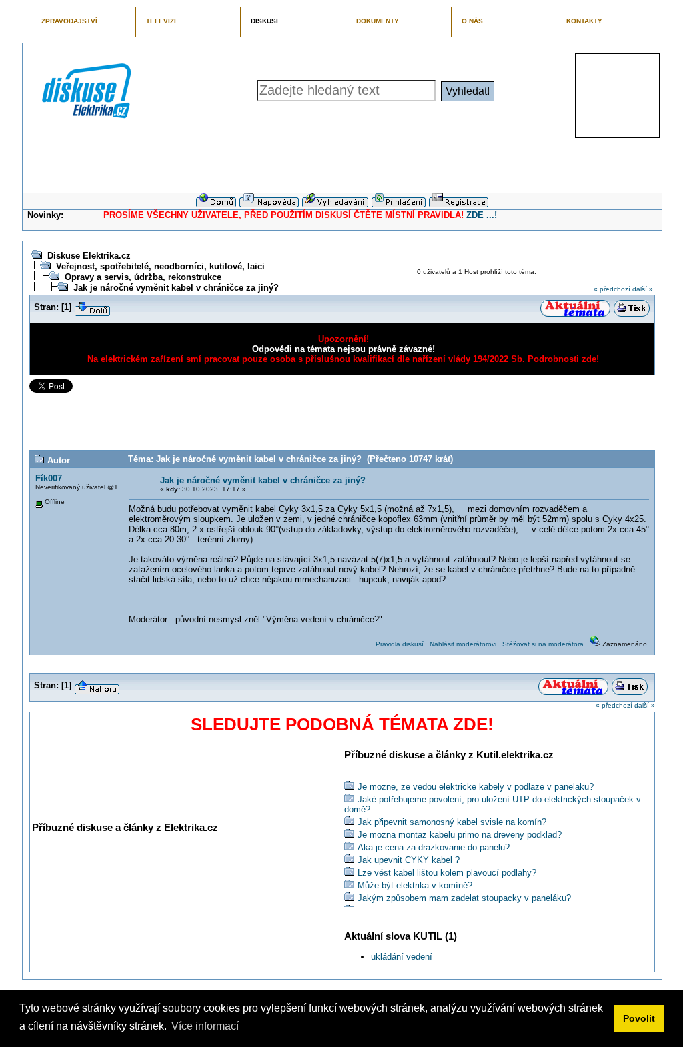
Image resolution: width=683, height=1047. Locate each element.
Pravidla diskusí (400, 644)
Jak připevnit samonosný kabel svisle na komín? (452, 822)
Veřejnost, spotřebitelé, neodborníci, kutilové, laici (160, 266)
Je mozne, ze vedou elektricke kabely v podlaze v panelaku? (476, 787)
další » (642, 289)
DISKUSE (266, 21)
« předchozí (612, 289)
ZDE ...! (481, 215)
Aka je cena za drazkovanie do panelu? (434, 847)
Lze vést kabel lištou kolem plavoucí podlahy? (447, 873)
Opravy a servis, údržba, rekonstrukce (143, 277)
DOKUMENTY (377, 21)
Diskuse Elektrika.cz (89, 256)
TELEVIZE (162, 21)
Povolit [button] (639, 1018)
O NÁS (472, 21)
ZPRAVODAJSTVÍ (69, 21)
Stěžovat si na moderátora (543, 644)
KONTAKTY (584, 21)
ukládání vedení (401, 957)
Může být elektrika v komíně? (415, 885)
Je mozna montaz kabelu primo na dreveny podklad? (460, 835)
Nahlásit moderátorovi (463, 644)
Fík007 (48, 478)
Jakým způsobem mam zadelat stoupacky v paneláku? (464, 898)
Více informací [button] (205, 1026)
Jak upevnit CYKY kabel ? (409, 860)
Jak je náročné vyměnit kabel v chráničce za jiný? (176, 288)
